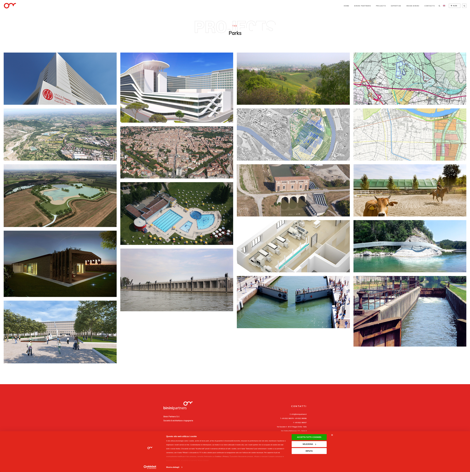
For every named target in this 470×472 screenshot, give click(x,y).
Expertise (396, 6)
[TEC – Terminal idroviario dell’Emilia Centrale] (176, 280)
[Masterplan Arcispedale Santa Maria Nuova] (60, 332)
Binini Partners (362, 6)
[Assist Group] (293, 79)
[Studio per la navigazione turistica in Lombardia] (409, 311)
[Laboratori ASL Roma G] (293, 246)
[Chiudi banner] (332, 435)
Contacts (429, 6)
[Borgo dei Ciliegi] (60, 264)
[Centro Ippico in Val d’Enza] (409, 190)
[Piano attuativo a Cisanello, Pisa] (293, 134)
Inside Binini (412, 6)
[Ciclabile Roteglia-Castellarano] (409, 246)
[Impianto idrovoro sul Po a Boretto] (293, 190)
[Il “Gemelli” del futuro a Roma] (176, 88)
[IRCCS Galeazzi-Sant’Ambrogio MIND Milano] (60, 79)
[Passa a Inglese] (444, 6)
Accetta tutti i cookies (309, 437)
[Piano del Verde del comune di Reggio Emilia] (176, 152)
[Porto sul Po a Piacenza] (409, 79)
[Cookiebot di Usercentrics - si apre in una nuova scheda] (150, 467)
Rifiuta (309, 451)
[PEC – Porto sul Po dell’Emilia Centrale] (409, 134)
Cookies (218, 456)
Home (346, 6)
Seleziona (308, 444)
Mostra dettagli (172, 467)
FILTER (454, 6)
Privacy (226, 456)
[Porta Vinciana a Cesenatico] (293, 302)
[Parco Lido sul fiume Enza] (176, 213)
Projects (381, 6)
